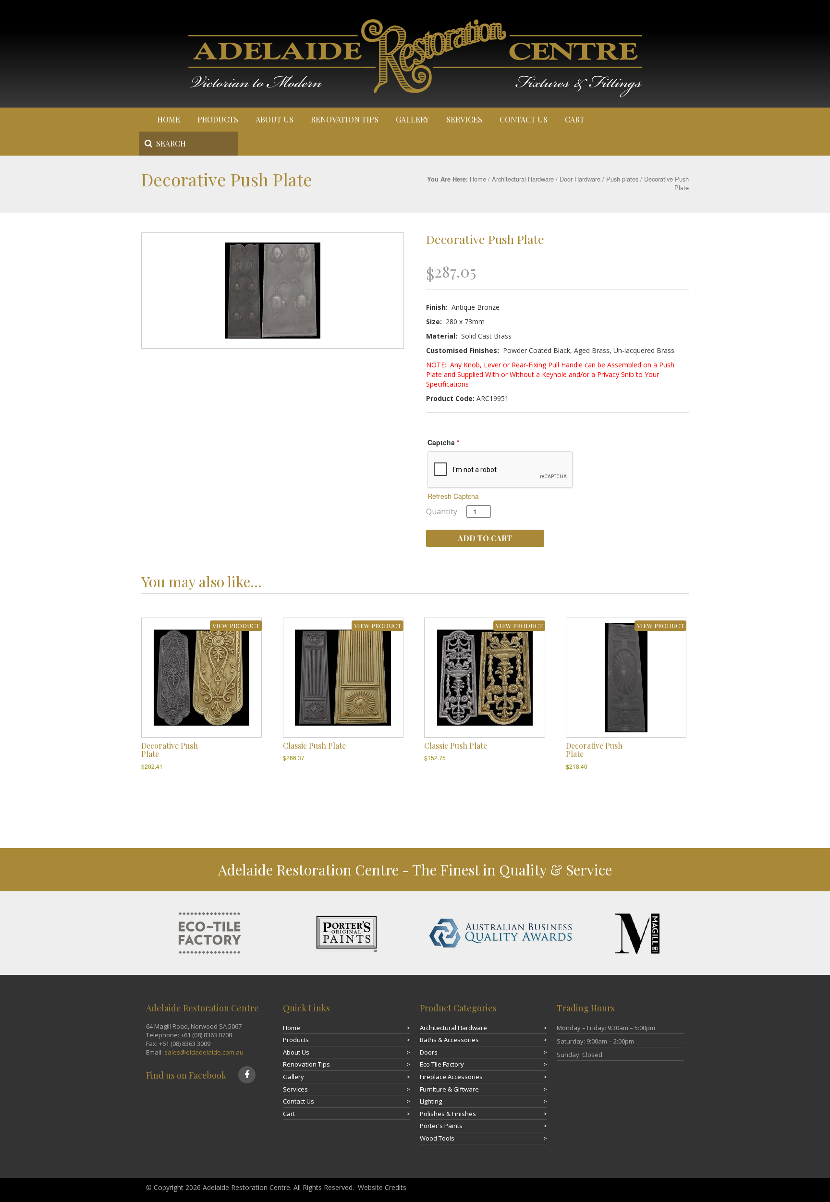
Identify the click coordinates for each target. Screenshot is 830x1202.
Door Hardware (580, 178)
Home (168, 119)
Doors (429, 1052)
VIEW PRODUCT (235, 625)
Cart (575, 119)
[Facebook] (247, 1074)
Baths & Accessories (449, 1039)
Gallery (412, 119)
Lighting (431, 1101)
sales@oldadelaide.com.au (204, 1052)
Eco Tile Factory (442, 1064)
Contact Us (524, 119)
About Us (274, 119)
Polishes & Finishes (448, 1113)
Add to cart (485, 538)
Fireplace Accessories (451, 1076)
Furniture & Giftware (449, 1089)
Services (464, 119)
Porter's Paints (441, 1125)
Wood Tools (437, 1138)
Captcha (443, 442)
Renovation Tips (344, 119)
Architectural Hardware (523, 178)
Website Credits (382, 1187)
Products (217, 119)
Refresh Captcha (453, 496)
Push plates (622, 178)
